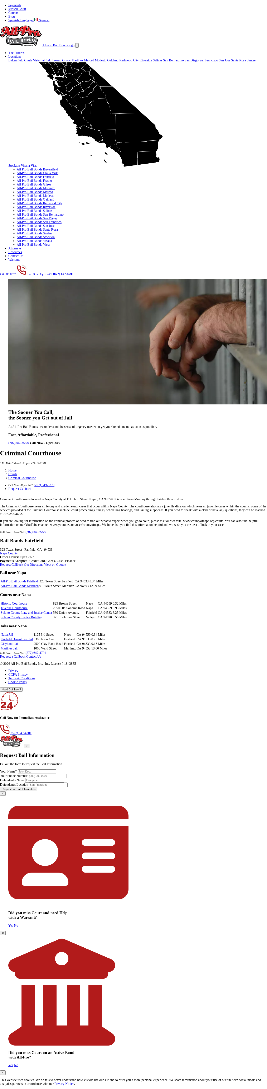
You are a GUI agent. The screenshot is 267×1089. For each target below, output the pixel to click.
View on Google (55, 564)
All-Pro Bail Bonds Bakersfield (37, 169)
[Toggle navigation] (77, 45)
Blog (11, 16)
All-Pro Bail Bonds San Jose (35, 225)
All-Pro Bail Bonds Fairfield (35, 177)
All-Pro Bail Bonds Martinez (36, 188)
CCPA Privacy (18, 674)
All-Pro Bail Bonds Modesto (35, 195)
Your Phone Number (13, 776)
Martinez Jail (9, 648)
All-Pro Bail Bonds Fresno (34, 180)
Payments (14, 5)
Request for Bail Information (18, 789)
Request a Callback (12, 656)
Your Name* (8, 771)
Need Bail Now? (11, 689)
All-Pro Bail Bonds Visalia (34, 241)
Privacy (13, 670)
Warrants (14, 259)
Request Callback (19, 488)
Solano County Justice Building (21, 617)
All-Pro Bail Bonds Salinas (34, 210)
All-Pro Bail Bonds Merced (35, 192)
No (16, 925)
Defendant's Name (12, 780)
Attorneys (14, 248)
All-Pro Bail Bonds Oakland (35, 199)
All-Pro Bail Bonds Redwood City (39, 203)
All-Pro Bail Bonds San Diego (37, 218)
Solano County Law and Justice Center (26, 612)
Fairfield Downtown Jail (17, 639)
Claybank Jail (10, 644)
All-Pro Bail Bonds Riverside (36, 207)
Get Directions (33, 564)
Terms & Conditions (21, 678)
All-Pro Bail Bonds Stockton (36, 237)
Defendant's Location (14, 784)
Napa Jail (7, 634)
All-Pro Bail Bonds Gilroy (34, 184)
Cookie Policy (17, 682)
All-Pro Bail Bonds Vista (33, 244)
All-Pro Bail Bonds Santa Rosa (37, 229)
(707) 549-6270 (18, 443)
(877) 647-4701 (35, 652)
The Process (16, 53)
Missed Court (17, 9)
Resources (15, 252)
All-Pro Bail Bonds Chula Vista (37, 173)
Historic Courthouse (14, 603)
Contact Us (15, 256)
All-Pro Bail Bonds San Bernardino (40, 214)
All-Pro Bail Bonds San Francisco (39, 222)
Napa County (9, 553)
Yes (10, 925)
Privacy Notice (64, 1083)
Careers (13, 12)
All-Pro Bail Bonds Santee (34, 233)
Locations (14, 56)
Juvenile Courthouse (14, 608)
